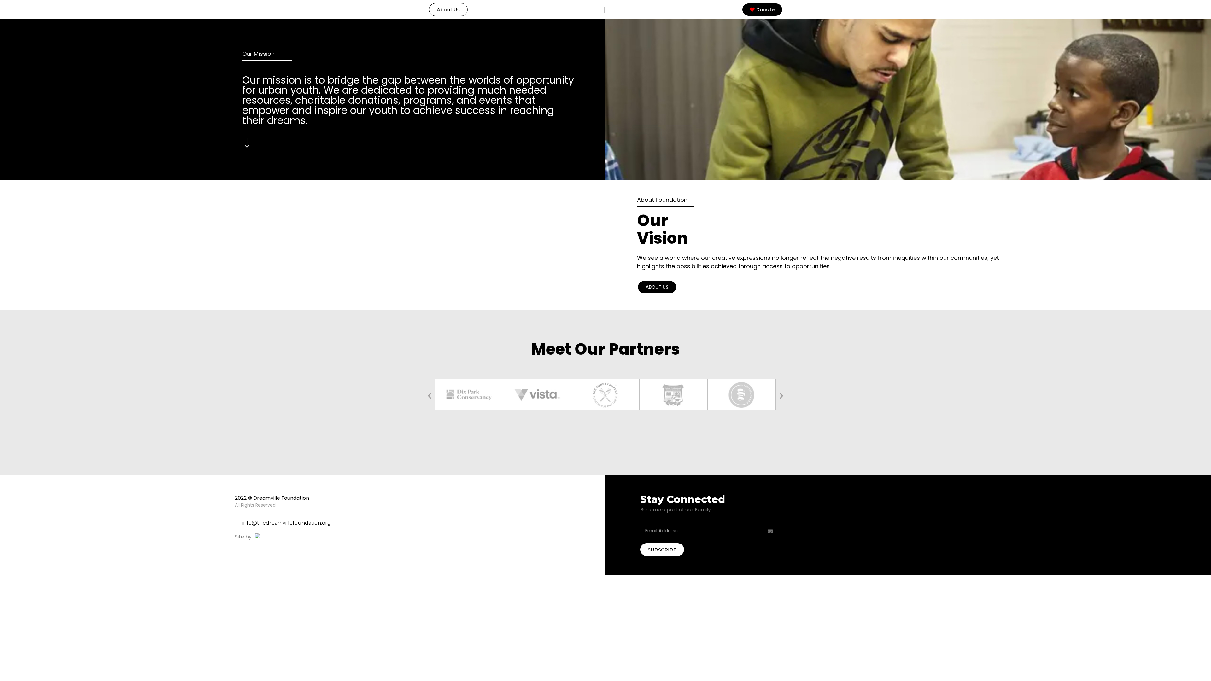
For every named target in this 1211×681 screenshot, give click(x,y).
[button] (448, 9)
